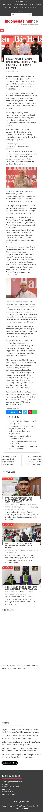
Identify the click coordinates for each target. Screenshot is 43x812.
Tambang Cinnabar (12, 509)
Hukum (14, 4)
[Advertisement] (21, 697)
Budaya (26, 4)
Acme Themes (22, 808)
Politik (9, 4)
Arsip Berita (6, 789)
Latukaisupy (31, 504)
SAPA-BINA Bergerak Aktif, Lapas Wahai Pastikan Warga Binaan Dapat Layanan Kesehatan (19, 545)
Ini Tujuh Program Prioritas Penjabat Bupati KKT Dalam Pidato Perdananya (33, 460)
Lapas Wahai (9, 594)
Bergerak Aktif (27, 550)
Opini (15, 7)
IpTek (31, 4)
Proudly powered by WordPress (13, 806)
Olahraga (20, 4)
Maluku (10, 37)
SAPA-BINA (13, 553)
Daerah (5, 479)
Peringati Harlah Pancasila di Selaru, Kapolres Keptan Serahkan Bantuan (9, 460)
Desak (24, 504)
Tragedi (22, 509)
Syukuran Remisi (20, 594)
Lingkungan (8, 7)
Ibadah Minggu (27, 592)
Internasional (22, 7)
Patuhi (7, 507)
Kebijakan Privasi (8, 794)
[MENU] (2, 30)
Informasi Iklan (7, 792)
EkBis (3, 4)
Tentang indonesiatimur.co (12, 782)
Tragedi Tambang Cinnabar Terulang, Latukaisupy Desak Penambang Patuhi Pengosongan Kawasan (18, 500)
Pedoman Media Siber (10, 787)
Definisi (5, 784)
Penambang (15, 507)
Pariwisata (38, 4)
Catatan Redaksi (33, 7)
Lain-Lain (21, 11)
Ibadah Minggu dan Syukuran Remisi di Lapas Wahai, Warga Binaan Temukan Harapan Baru (21, 588)
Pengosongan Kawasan (28, 507)
